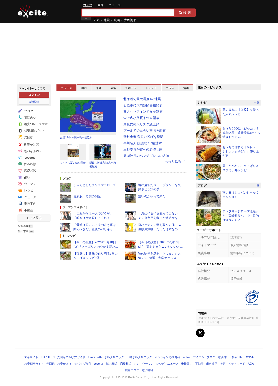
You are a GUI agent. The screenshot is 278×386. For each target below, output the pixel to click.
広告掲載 (204, 278)
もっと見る (34, 218)
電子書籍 (147, 370)
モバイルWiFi (32, 151)
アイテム (198, 357)
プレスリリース (241, 271)
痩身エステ (132, 370)
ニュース (115, 5)
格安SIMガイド (34, 130)
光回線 (28, 137)
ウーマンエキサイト (75, 207)
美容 (223, 363)
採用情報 (236, 278)
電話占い (29, 117)
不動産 (28, 210)
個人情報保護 (239, 245)
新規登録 (34, 101)
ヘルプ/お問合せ (209, 237)
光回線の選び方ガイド (71, 357)
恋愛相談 (29, 170)
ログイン (34, 94)
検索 (187, 13)
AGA (251, 363)
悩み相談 (29, 164)
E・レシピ (69, 235)
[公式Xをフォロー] (200, 333)
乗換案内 (29, 203)
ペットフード (236, 363)
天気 (96, 20)
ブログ (28, 111)
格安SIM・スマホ (35, 124)
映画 (117, 20)
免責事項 (204, 253)
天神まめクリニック (139, 357)
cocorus (29, 157)
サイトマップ (207, 245)
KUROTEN (48, 357)
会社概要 (204, 271)
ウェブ (87, 5)
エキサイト (33, 11)
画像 (101, 5)
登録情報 (236, 237)
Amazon (23, 225)
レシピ (28, 190)
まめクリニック (114, 357)
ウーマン (29, 184)
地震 (107, 20)
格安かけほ (31, 144)
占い (26, 177)
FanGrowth (95, 357)
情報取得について (242, 253)
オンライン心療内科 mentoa (172, 357)
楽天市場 (23, 231)
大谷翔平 (130, 20)
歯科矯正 (211, 363)
